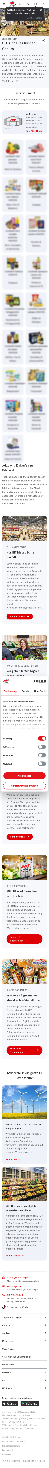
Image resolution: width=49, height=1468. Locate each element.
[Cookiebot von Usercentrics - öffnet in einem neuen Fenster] (34, 681)
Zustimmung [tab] (10, 690)
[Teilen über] (44, 41)
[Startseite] (12, 4)
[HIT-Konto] (27, 4)
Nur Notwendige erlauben (24, 785)
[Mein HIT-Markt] (35, 4)
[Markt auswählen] (24, 301)
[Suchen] (20, 4)
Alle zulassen (24, 775)
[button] (34, 131)
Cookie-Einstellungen (12, 1437)
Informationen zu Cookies (13, 1441)
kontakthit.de (14, 1286)
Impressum (7, 1454)
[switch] (42, 747)
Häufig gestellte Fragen (17, 1277)
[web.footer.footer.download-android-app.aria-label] (30, 1403)
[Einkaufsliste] (43, 4)
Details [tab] (25, 690)
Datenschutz (8, 1450)
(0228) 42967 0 (15, 1294)
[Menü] (4, 4)
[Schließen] (41, 10)
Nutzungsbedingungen (12, 1445)
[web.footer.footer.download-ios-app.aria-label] (10, 1403)
